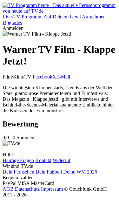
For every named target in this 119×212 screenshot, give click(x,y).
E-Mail (63, 76)
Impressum (52, 189)
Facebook (42, 76)
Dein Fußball (49, 171)
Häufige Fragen (18, 160)
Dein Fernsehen (18, 171)
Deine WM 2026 (80, 171)
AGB (8, 189)
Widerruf (61, 160)
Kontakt (43, 160)
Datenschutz (27, 189)
